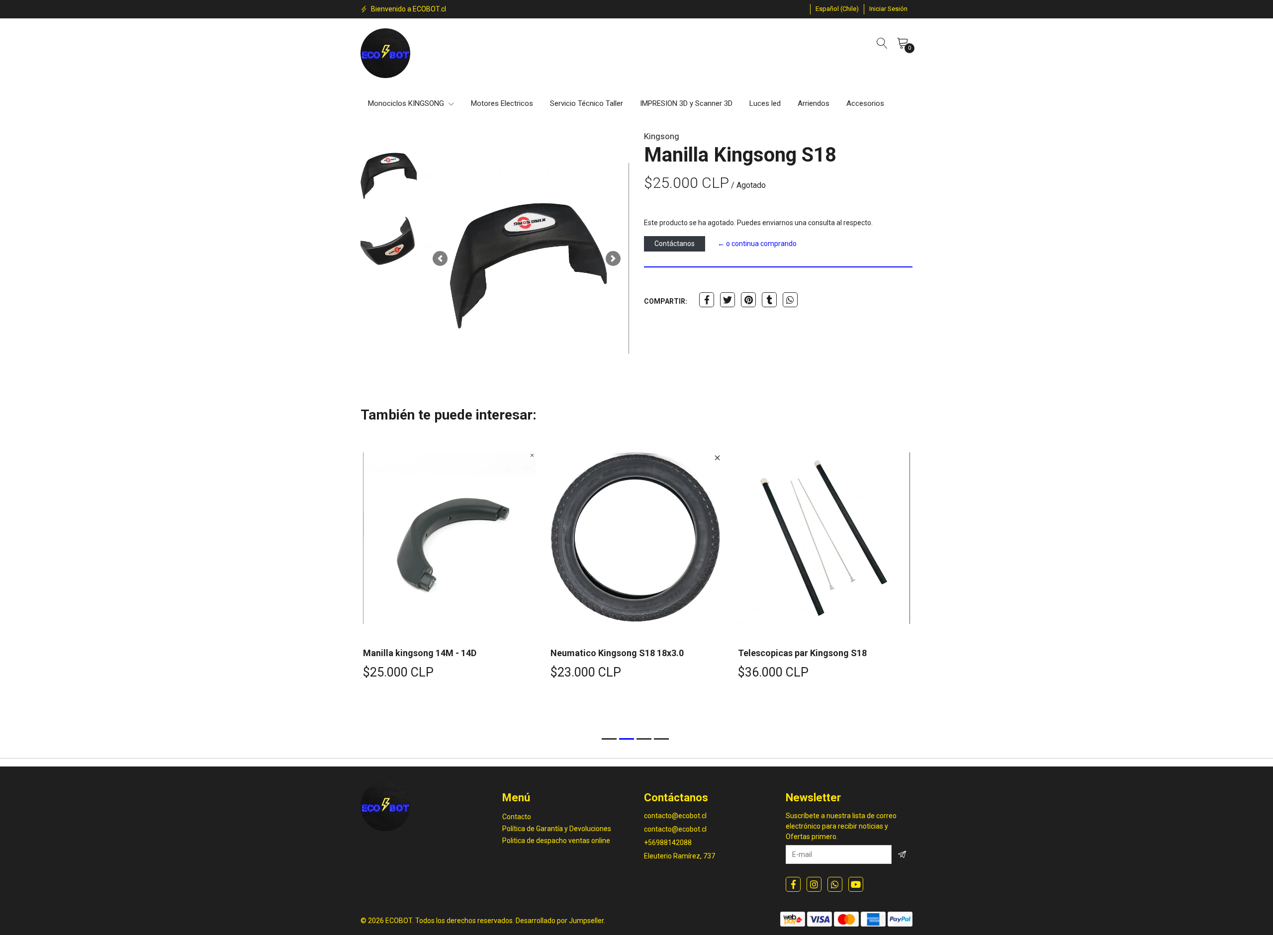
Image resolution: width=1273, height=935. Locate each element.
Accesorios (865, 103)
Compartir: (665, 301)
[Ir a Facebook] (793, 884)
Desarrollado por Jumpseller (560, 921)
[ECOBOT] (385, 53)
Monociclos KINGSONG (407, 103)
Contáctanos (674, 244)
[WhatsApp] (835, 884)
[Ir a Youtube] (856, 884)
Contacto (516, 817)
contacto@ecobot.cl (675, 816)
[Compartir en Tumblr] (769, 300)
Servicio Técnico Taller (586, 103)
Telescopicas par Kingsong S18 (802, 653)
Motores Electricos (502, 103)
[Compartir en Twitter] (727, 300)
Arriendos (813, 103)
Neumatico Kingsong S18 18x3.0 (617, 653)
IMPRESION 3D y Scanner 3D (686, 103)
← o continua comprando (757, 244)
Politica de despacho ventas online (556, 841)
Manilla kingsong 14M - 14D (419, 653)
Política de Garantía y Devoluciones (556, 829)
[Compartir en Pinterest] (748, 300)
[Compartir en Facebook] (707, 300)
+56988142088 (668, 843)
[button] (837, 9)
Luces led (765, 103)
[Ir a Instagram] (814, 884)
